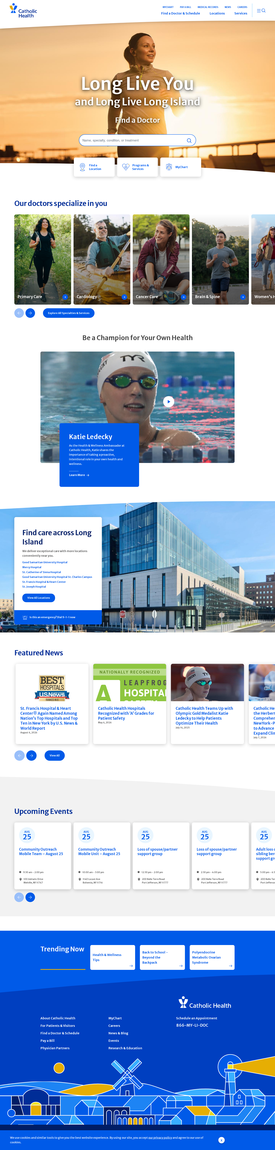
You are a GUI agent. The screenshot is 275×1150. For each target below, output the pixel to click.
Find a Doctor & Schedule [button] (180, 13)
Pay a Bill (47, 1041)
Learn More (77, 475)
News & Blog (118, 1033)
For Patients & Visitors (57, 1026)
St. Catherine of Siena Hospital (41, 572)
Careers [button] (242, 7)
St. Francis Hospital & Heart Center (44, 581)
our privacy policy (160, 1137)
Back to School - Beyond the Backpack (155, 957)
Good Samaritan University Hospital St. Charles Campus (57, 577)
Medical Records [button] (208, 7)
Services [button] (240, 13)
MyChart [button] (168, 7)
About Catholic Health (57, 1018)
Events (113, 1041)
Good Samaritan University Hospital (44, 562)
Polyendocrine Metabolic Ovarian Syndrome (206, 957)
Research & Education (125, 1048)
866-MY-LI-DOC (192, 1025)
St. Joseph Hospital (34, 586)
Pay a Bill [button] (185, 7)
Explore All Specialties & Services (68, 313)
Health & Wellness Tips (107, 957)
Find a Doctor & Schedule (59, 1033)
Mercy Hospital (31, 567)
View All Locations (38, 597)
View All (55, 755)
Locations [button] (217, 13)
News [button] (228, 7)
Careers (114, 1026)
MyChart (115, 1018)
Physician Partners (55, 1048)
